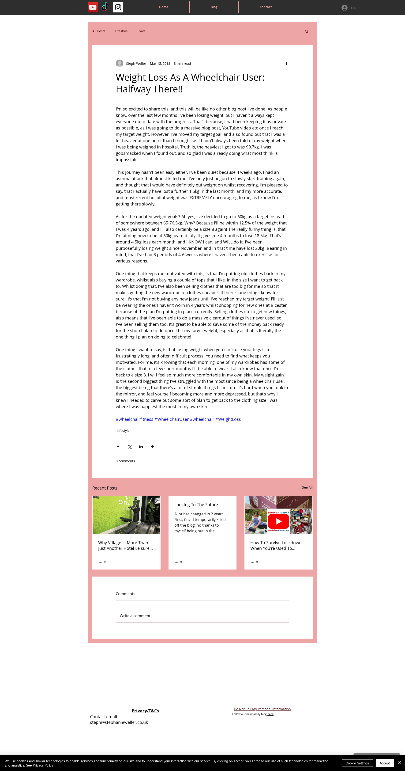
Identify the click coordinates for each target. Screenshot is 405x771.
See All (307, 487)
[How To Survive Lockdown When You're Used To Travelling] (278, 515)
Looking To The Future (196, 504)
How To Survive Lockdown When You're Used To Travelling (276, 545)
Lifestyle (121, 31)
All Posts (98, 31)
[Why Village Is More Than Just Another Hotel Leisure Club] (126, 515)
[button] (306, 31)
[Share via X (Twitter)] (129, 446)
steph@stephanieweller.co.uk (119, 722)
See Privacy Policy (39, 765)
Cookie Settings (357, 763)
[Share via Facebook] (118, 446)
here (270, 714)
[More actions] (286, 63)
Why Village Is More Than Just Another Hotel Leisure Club (124, 545)
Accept (385, 763)
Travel (141, 31)
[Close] (399, 763)
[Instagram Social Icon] (118, 7)
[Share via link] (152, 446)
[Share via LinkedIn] (141, 446)
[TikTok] (105, 7)
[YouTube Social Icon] (93, 7)
